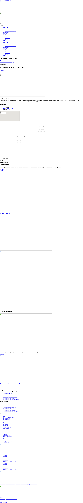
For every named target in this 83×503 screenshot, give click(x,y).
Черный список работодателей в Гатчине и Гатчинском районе (14, 383)
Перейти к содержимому (5, 0)
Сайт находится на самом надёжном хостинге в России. (8, 498)
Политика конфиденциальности (10, 461)
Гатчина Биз (5, 27)
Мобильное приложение (10, 31)
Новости (4, 40)
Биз (1, 70)
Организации (6, 32)
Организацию (8, 36)
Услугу (6, 39)
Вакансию (7, 38)
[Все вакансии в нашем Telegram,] (0, 60)
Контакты (7, 29)
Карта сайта (5, 460)
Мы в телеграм (3, 502)
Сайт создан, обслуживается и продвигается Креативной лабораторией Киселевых (18, 484)
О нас (6, 28)
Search (1, 22)
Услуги (4, 34)
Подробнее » (3, 354)
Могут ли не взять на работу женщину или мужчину (11, 349)
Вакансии (5, 33)
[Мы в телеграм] (0, 501)
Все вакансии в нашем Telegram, (7, 62)
